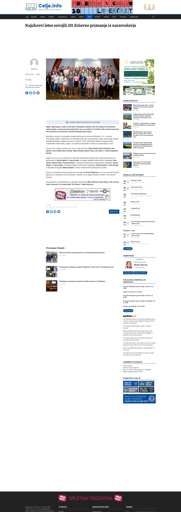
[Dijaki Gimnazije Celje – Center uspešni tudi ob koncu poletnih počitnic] (127, 107)
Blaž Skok (34, 69)
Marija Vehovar (141, 265)
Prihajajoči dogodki (133, 175)
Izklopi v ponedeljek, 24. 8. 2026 (134, 306)
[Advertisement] (82, 110)
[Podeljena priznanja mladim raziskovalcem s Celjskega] (51, 291)
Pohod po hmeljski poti (138, 194)
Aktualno (51, 17)
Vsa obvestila (128, 310)
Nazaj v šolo (135, 201)
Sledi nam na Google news (34, 92)
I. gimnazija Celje (33, 85)
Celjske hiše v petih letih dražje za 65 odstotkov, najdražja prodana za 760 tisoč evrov (143, 115)
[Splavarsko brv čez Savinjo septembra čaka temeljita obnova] (127, 164)
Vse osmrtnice (128, 273)
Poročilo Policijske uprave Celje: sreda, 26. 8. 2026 (138, 287)
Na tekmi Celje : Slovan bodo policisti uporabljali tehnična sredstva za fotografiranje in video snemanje (142, 145)
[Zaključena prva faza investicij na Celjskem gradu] (127, 156)
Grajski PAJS (135, 208)
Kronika (106, 17)
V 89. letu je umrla (140, 262)
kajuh (40, 85)
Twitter (30, 92)
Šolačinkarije (135, 215)
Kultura (73, 17)
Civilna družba (127, 365)
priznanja (37, 87)
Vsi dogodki (128, 248)
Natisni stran (114, 211)
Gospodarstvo (62, 17)
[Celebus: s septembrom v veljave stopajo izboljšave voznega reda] (127, 125)
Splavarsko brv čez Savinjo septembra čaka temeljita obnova (142, 163)
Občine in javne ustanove (131, 367)
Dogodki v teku (129, 230)
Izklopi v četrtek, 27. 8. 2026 (132, 292)
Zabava (81, 17)
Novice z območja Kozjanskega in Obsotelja (137, 369)
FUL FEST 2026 (136, 180)
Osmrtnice (123, 17)
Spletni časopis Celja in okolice (27, 16)
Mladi (89, 17)
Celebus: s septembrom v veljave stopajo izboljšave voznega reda (144, 124)
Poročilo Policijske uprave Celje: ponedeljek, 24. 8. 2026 (139, 301)
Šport (114, 17)
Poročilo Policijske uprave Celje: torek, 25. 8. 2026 (138, 296)
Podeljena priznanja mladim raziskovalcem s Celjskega (82, 281)
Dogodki (33, 17)
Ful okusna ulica (136, 187)
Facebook (26, 92)
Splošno (97, 17)
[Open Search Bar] (153, 16)
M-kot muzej (135, 241)
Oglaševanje (134, 17)
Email (38, 92)
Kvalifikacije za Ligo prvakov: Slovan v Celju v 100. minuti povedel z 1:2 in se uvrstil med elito (143, 134)
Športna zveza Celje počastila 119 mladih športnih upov (82, 252)
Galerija (42, 17)
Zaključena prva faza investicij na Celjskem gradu (144, 154)
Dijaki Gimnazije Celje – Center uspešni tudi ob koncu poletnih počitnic (143, 106)
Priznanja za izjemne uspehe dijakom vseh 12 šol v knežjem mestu (86, 267)
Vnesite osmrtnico (140, 273)
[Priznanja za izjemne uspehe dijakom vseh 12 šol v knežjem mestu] (51, 277)
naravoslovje (29, 87)
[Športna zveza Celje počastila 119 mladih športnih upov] (51, 262)
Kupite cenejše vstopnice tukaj (132, 371)
